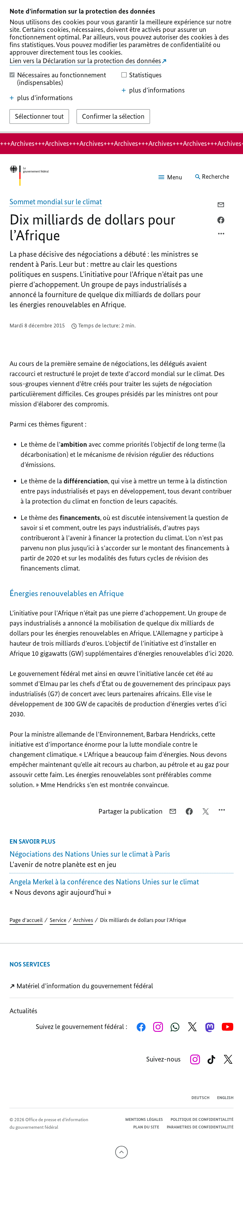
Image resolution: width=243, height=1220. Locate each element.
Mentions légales (144, 1119)
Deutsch (200, 1097)
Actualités (23, 1011)
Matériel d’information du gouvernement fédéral (84, 986)
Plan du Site (146, 1127)
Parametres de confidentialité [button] (200, 1127)
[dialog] (121, 66)
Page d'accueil (26, 920)
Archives (83, 920)
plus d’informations (45, 98)
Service (58, 920)
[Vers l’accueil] (29, 176)
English (225, 1097)
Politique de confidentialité (202, 1119)
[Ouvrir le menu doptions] (221, 235)
